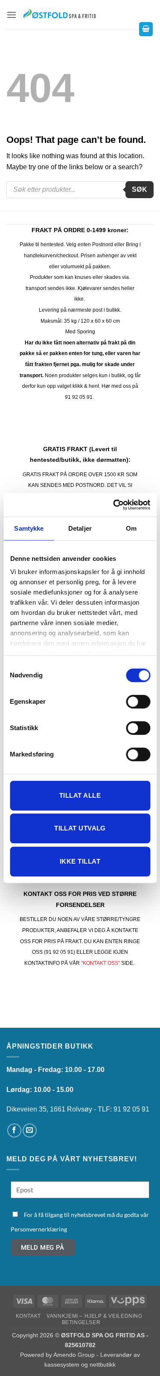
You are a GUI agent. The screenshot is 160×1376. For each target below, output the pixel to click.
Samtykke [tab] (29, 528)
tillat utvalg (80, 828)
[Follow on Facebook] (14, 1130)
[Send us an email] (30, 1130)
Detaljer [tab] (80, 528)
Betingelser (81, 1322)
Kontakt (28, 1316)
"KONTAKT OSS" (100, 963)
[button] (11, 14)
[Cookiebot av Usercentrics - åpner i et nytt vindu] (114, 504)
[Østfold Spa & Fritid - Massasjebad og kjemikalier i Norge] (59, 15)
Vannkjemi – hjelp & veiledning (94, 1316)
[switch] (138, 701)
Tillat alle (80, 795)
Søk (139, 189)
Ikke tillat (80, 861)
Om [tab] (131, 528)
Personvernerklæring (39, 1229)
